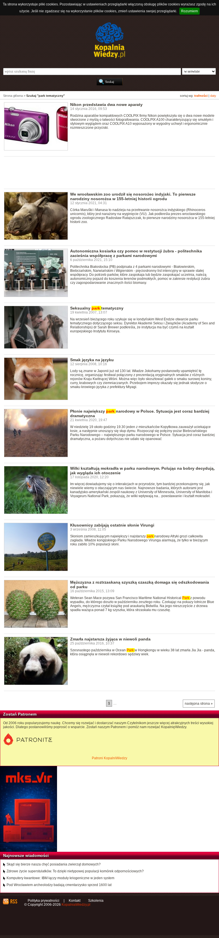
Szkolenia (96, 901)
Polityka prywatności (43, 901)
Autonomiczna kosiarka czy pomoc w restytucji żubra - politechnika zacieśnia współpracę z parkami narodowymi (136, 253)
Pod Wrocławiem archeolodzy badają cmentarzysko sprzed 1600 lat (59, 885)
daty (213, 95)
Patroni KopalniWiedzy (109, 758)
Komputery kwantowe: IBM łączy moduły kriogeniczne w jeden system (60, 878)
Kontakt (74, 901)
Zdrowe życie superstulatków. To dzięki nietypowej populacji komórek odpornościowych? (75, 871)
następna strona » (199, 704)
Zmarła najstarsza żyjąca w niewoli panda (110, 639)
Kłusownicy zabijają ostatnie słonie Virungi (112, 525)
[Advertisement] (108, 172)
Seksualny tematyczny (96, 308)
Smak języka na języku (92, 359)
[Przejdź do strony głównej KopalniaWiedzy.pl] (109, 40)
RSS (13, 901)
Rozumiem (189, 11)
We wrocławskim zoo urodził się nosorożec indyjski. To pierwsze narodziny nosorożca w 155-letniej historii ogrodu (133, 196)
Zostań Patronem (19, 714)
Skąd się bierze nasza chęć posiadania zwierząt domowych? (54, 864)
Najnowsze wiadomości (26, 855)
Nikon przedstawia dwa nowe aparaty (106, 104)
